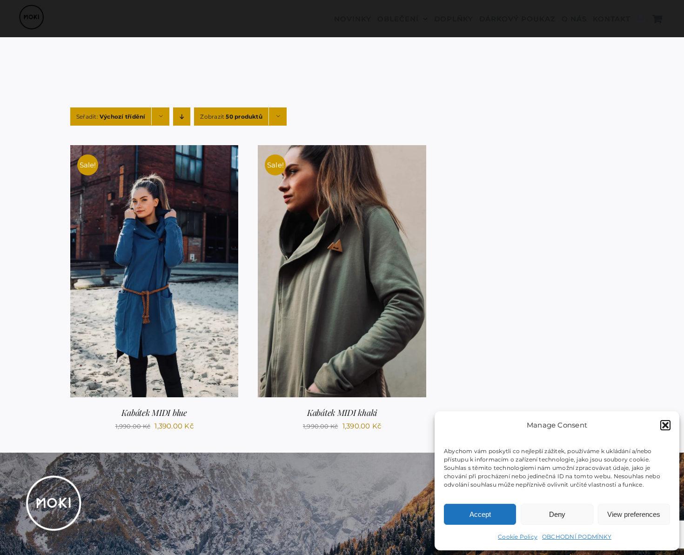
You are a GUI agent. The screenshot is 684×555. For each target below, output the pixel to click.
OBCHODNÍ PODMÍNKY (576, 536)
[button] (665, 425)
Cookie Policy (517, 536)
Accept (480, 514)
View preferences (633, 514)
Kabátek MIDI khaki (342, 412)
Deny (557, 514)
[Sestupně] (182, 116)
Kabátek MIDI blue (154, 412)
